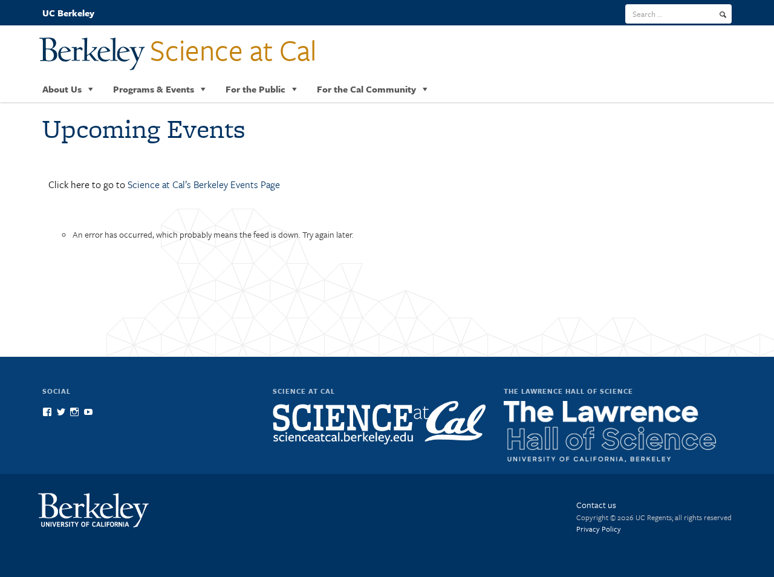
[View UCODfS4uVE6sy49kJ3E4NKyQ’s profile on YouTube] (88, 412)
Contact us (596, 504)
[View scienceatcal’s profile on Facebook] (47, 412)
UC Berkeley (68, 12)
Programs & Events (153, 89)
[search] (723, 14)
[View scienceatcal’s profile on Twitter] (61, 412)
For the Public (255, 89)
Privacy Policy (598, 528)
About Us (62, 89)
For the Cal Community (366, 89)
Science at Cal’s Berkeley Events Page (204, 184)
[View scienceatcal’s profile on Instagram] (74, 412)
